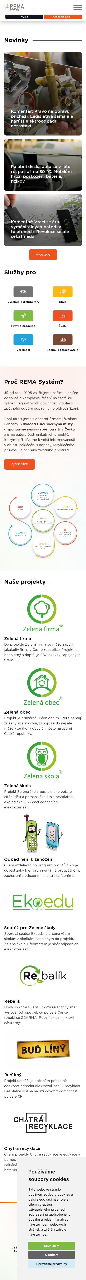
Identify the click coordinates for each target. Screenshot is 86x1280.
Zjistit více (19, 464)
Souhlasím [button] (51, 1245)
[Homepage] (14, 9)
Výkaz (24, 17)
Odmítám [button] (51, 1254)
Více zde (43, 254)
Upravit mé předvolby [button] (51, 1264)
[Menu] (77, 7)
